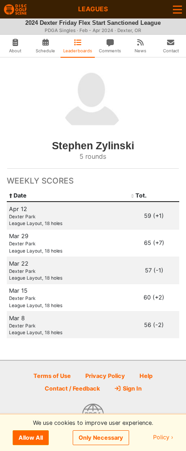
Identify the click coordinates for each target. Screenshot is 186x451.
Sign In (131, 388)
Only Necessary (101, 437)
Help (146, 376)
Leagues (93, 9)
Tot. (141, 195)
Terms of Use (52, 376)
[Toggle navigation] (177, 9)
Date (20, 195)
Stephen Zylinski (93, 146)
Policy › (163, 438)
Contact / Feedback (72, 388)
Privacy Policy (105, 376)
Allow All (31, 437)
